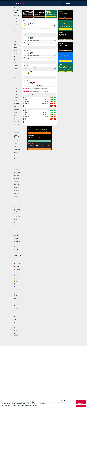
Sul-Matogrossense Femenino (17, 251)
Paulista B (15, 94)
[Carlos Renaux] (25, 119)
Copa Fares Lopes (17, 133)
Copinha (15, 200)
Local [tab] (29, 94)
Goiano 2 (15, 62)
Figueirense (28, 118)
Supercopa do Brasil (17, 155)
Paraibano (15, 80)
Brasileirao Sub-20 (17, 161)
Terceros (21, 406)
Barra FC (27, 116)
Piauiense (15, 100)
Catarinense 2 (16, 48)
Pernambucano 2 (16, 97)
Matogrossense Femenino (16, 233)
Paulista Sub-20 (16, 190)
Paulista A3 (15, 91)
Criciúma (27, 114)
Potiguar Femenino (17, 246)
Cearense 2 (15, 53)
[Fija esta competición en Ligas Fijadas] (34, 23)
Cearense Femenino (17, 227)
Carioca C (15, 45)
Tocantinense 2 (16, 121)
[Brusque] (25, 97)
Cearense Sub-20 (16, 178)
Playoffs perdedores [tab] (36, 88)
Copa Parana (16, 140)
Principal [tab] (25, 88)
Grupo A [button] (26, 96)
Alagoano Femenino (17, 216)
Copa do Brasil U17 (17, 127)
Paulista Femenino (17, 241)
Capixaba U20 (16, 173)
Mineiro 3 (15, 74)
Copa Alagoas (16, 129)
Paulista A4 (15, 92)
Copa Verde (16, 152)
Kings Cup (15, 203)
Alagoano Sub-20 (16, 167)
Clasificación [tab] (25, 91)
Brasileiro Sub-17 (16, 164)
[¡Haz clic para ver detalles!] (39, 38)
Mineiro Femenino (16, 235)
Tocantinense (16, 120)
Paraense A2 (16, 77)
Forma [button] (52, 96)
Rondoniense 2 (16, 109)
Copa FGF (15, 135)
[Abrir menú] (72, 4)
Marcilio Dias (28, 105)
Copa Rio (15, 146)
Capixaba (15, 36)
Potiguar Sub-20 (16, 193)
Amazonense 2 (16, 29)
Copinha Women (16, 204)
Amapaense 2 (16, 26)
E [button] (39, 96)
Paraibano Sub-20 (16, 187)
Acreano (15, 18)
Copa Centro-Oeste (17, 130)
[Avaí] (25, 99)
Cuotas (29, 28)
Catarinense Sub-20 (17, 176)
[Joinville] (25, 106)
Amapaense (16, 24)
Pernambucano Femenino (16, 243)
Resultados (33, 28)
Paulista (15, 88)
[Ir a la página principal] (21, 3)
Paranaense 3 (16, 86)
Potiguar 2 (15, 106)
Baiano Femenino (16, 219)
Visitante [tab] (33, 94)
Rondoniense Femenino (17, 248)
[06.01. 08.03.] (42, 25)
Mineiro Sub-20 (16, 184)
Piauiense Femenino (17, 245)
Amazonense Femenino (17, 218)
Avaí (26, 99)
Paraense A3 (16, 79)
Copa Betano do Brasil (17, 124)
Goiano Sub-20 (16, 181)
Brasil (25, 20)
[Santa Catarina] (25, 110)
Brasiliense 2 (16, 35)
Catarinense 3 (16, 50)
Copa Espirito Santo (17, 132)
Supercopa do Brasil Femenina (17, 211)
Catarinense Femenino (17, 225)
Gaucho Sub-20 (16, 179)
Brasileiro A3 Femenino (17, 209)
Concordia (27, 103)
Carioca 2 (15, 41)
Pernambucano (16, 95)
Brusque (27, 97)
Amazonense (16, 27)
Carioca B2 (15, 44)
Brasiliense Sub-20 (17, 172)
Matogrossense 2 (16, 70)
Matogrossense (16, 68)
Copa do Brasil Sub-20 (17, 126)
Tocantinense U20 (16, 123)
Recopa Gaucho (16, 158)
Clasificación (43, 28)
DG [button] (45, 96)
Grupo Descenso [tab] (44, 88)
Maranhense (16, 65)
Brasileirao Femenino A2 (17, 207)
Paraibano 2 (16, 82)
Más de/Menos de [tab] (36, 91)
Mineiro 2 (15, 73)
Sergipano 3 (16, 115)
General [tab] (25, 94)
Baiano (15, 30)
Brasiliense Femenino (17, 221)
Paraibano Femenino (17, 238)
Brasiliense (15, 33)
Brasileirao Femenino (17, 206)
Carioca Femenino (16, 222)
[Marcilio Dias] (25, 105)
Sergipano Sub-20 (16, 196)
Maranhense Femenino (17, 231)
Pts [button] (47, 96)
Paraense (15, 76)
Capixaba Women (16, 224)
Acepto (81, 400)
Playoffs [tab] (29, 88)
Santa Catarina (28, 110)
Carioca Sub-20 (16, 175)
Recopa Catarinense (17, 157)
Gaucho (15, 56)
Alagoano (15, 21)
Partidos (38, 28)
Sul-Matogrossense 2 (17, 118)
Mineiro (15, 71)
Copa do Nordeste (17, 154)
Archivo (48, 28)
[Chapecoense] (25, 112)
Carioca (15, 39)
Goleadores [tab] (46, 91)
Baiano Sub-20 (16, 170)
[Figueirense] (25, 118)
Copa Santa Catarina (17, 149)
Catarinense (16, 47)
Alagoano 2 (16, 23)
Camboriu (27, 101)
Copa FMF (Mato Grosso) (16, 137)
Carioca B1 (15, 42)
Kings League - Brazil (17, 201)
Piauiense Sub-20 (16, 103)
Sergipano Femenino (17, 249)
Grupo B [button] (26, 109)
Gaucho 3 (15, 59)
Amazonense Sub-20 (17, 169)
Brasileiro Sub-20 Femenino (16, 213)
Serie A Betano (16, 12)
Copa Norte (16, 143)
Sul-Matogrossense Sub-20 (17, 198)
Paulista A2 (15, 89)
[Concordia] (25, 103)
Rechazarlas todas (80, 403)
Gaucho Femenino (17, 228)
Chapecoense (28, 112)
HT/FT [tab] (41, 91)
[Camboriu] (25, 101)
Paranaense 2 (16, 85)
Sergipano (15, 112)
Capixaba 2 (15, 38)
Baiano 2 (15, 32)
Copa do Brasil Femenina (16, 253)
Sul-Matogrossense (17, 117)
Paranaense (16, 83)
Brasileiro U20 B (16, 163)
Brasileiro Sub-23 (16, 160)
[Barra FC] (25, 116)
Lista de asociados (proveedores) (44, 403)
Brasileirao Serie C (17, 15)
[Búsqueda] (63, 4)
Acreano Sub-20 (16, 166)
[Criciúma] (25, 114)
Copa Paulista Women (17, 255)
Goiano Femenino (16, 230)
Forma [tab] (31, 91)
